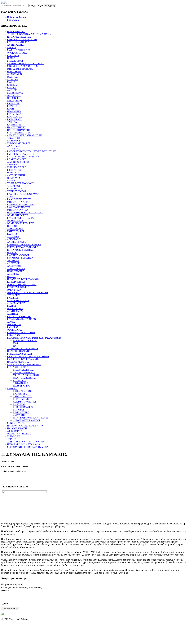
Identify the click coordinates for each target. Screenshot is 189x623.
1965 (15, 345)
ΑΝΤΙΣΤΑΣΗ (19, 380)
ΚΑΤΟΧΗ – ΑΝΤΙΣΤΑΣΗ (20, 42)
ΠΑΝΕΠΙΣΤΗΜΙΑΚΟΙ (18, 130)
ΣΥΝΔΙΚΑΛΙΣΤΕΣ (16, 167)
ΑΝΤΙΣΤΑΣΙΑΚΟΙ (16, 45)
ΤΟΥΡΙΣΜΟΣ (14, 148)
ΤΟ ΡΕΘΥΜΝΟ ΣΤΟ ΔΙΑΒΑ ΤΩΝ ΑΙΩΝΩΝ (29, 34)
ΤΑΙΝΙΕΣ (11, 439)
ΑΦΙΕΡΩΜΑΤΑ (14, 431)
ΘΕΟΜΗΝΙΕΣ (14, 324)
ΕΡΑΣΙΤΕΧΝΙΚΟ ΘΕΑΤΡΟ (20, 218)
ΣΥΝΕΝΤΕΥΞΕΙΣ (16, 423)
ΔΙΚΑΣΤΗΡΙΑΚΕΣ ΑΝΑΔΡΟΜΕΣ (24, 364)
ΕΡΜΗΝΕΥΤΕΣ (21, 412)
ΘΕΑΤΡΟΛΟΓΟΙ (15, 220)
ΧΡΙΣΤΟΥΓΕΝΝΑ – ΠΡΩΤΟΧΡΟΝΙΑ (26, 441)
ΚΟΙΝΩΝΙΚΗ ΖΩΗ (16, 282)
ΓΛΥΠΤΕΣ (12, 234)
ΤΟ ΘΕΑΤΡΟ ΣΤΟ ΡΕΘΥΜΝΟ (22, 348)
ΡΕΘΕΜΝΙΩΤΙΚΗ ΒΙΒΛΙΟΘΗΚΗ (24, 244)
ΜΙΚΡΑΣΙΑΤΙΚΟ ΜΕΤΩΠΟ (27, 375)
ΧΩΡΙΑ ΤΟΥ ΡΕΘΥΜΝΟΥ (20, 183)
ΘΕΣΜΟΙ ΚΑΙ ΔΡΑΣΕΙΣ (19, 433)
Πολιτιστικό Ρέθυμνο (17, 17)
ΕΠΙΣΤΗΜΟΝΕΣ (21, 399)
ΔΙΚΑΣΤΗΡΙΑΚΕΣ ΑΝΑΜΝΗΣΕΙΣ (24, 135)
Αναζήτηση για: (36, 5)
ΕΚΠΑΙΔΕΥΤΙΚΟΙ (22, 391)
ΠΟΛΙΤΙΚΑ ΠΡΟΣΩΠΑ (19, 351)
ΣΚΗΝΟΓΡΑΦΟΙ (15, 231)
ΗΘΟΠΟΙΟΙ (13, 226)
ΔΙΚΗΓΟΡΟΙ (13, 140)
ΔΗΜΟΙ (11, 180)
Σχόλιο (4, 603)
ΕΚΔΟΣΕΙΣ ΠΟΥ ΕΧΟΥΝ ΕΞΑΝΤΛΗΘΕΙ (28, 356)
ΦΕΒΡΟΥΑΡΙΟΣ (15, 74)
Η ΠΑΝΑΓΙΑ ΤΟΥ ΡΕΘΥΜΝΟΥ (23, 279)
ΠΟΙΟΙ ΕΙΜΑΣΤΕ (16, 31)
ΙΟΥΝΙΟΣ (12, 84)
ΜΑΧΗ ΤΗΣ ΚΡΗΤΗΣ (18, 50)
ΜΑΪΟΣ (11, 82)
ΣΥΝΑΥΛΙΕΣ (13, 436)
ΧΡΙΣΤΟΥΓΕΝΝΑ (16, 268)
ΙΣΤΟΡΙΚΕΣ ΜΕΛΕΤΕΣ (19, 37)
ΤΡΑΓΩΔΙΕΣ (13, 295)
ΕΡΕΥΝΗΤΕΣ (20, 393)
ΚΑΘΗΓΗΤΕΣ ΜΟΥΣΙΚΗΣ (20, 204)
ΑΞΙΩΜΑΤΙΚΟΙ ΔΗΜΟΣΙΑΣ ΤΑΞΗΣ (25, 63)
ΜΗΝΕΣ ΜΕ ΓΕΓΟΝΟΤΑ (20, 68)
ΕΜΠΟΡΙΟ (12, 327)
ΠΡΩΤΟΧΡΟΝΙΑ (15, 271)
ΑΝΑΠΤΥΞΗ (14, 146)
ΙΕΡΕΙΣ (10, 108)
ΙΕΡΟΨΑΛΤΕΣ (14, 116)
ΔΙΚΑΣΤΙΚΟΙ (14, 138)
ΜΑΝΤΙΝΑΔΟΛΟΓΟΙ (18, 255)
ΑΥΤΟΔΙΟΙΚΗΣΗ (16, 175)
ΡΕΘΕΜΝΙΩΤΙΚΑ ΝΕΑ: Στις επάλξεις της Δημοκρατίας (34, 338)
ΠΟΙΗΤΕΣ (12, 252)
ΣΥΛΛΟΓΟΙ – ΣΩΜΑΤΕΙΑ (20, 258)
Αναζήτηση (50, 6)
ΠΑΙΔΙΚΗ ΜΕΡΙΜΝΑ (18, 361)
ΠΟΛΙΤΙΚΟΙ (13, 172)
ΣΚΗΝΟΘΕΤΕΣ (15, 228)
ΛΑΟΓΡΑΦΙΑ (14, 263)
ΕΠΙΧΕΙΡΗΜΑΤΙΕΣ (23, 407)
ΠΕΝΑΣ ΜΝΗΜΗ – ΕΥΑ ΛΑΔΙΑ (23, 444)
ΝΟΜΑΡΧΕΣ (13, 178)
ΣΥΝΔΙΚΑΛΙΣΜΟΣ (17, 164)
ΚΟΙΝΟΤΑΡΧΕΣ (15, 188)
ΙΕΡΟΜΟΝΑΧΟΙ (15, 114)
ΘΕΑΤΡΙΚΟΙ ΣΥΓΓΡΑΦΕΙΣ (20, 223)
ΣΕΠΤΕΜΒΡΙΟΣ (15, 92)
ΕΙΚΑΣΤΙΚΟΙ (14, 335)
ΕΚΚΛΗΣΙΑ (13, 103)
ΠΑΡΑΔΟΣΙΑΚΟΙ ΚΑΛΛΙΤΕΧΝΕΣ (25, 212)
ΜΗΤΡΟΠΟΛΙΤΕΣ (22, 396)
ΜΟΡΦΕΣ (12, 388)
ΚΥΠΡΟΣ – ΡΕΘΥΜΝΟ (19, 316)
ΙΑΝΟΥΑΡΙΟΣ (14, 71)
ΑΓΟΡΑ (11, 322)
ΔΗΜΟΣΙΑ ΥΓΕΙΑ (16, 303)
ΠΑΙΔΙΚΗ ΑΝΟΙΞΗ (17, 428)
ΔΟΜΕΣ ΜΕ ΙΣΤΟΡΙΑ (18, 300)
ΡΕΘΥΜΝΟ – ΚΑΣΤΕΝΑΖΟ (21, 319)
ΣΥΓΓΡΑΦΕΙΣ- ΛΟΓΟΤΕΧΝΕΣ (22, 247)
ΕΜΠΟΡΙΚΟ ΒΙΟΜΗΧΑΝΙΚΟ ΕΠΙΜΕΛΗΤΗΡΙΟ (31, 151)
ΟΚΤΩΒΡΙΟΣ (14, 95)
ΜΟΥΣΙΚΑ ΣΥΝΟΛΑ (18, 210)
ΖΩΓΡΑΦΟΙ (13, 236)
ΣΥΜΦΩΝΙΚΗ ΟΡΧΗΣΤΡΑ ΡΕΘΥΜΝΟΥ (28, 447)
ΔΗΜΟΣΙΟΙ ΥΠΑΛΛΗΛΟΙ (26, 420)
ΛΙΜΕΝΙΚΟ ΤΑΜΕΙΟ (18, 162)
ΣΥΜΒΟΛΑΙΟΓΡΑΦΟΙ (18, 143)
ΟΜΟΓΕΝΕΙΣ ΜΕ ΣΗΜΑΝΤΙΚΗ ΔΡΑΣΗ (27, 292)
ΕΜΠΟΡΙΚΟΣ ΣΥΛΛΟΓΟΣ (20, 154)
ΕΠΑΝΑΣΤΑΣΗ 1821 (23, 369)
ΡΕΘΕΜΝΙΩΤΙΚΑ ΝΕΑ (25, 340)
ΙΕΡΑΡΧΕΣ (12, 106)
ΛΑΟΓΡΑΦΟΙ (14, 266)
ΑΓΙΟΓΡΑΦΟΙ (14, 239)
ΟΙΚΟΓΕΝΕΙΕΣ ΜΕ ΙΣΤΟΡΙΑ (21, 284)
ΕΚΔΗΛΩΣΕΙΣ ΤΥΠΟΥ (19, 199)
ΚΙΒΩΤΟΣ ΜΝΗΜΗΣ (18, 287)
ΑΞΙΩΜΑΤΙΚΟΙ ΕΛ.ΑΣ (24, 401)
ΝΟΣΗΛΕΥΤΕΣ (15, 308)
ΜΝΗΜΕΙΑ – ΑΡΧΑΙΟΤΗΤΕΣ (22, 66)
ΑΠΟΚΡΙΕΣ (13, 274)
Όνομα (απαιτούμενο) (11, 584)
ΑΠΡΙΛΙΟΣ (12, 79)
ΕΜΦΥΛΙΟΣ (19, 404)
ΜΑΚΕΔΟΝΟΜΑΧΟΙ (24, 372)
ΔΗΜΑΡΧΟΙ (13, 186)
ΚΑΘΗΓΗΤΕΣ (14, 124)
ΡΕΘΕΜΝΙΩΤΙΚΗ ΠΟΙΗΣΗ (21, 332)
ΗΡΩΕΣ (11, 58)
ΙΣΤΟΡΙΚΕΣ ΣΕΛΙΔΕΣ (18, 367)
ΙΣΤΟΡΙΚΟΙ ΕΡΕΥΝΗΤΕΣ (20, 250)
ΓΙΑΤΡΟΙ (11, 306)
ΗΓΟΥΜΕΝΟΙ (14, 111)
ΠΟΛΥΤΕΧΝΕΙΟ (21, 385)
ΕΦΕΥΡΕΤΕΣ (14, 170)
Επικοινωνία (13, 20)
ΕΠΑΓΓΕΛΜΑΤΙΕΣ (17, 159)
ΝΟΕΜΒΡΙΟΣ (14, 98)
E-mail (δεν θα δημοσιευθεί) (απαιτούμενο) (21, 587)
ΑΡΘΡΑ (11, 196)
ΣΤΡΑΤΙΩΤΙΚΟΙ (15, 60)
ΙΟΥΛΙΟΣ (11, 87)
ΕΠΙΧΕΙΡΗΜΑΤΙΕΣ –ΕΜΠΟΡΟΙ (23, 156)
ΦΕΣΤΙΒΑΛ (13, 260)
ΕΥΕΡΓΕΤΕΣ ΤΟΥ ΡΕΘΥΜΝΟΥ (23, 359)
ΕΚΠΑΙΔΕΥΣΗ (14, 119)
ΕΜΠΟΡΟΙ (18, 409)
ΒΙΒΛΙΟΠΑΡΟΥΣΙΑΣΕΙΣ (19, 353)
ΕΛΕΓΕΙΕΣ (12, 298)
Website (5, 590)
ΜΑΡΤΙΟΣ (12, 76)
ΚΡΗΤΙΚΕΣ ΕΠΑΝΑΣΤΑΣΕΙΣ (22, 39)
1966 (15, 343)
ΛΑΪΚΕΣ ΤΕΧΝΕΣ (16, 242)
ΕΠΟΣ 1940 (13, 55)
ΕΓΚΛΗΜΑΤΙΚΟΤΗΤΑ (19, 132)
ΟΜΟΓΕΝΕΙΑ (14, 290)
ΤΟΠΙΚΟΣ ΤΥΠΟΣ (16, 191)
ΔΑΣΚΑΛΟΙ (13, 122)
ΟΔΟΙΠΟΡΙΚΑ (14, 330)
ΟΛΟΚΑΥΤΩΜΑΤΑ (17, 52)
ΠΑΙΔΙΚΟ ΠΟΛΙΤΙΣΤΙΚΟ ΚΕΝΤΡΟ (25, 425)
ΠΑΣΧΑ (11, 276)
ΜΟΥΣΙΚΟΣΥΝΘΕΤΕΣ (18, 207)
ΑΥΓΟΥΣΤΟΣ (14, 90)
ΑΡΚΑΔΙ (11, 47)
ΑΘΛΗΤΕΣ (12, 314)
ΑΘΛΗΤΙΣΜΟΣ (15, 311)
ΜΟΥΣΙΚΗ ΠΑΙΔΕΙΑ (17, 202)
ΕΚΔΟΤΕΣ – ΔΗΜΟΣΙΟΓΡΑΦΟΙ (23, 194)
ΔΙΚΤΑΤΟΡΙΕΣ (20, 383)
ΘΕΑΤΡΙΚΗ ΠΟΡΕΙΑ (17, 215)
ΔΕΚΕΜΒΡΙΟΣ (14, 100)
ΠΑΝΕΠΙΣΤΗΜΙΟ (16, 127)
